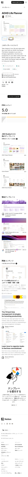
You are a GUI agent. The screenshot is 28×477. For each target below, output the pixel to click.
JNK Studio (8, 16)
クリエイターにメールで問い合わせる (11, 74)
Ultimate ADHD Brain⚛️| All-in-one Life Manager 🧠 (13, 250)
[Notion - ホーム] (2, 2)
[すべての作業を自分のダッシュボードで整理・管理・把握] (14, 272)
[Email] (12, 82)
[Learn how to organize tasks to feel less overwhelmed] (14, 336)
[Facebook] (9, 82)
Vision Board (5, 171)
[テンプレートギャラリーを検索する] (24, 7)
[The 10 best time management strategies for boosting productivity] (14, 301)
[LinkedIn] (6, 82)
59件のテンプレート (9, 17)
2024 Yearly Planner (7, 155)
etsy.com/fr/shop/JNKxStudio (9, 77)
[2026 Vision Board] (14, 180)
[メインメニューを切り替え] (26, 2)
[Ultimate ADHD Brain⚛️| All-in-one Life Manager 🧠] (14, 242)
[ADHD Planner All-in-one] (14, 224)
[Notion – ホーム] (14, 419)
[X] (3, 82)
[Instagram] (1, 423)
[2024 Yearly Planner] (14, 147)
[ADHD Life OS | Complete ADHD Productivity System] (14, 205)
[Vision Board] (14, 163)
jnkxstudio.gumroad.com (8, 75)
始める (14, 405)
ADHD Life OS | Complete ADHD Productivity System (13, 214)
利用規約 (3, 86)
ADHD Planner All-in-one (12, 232)
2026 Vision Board (6, 187)
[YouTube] (12, 423)
